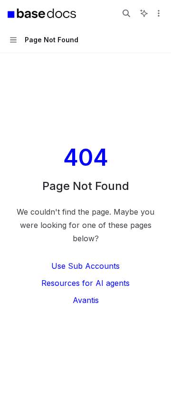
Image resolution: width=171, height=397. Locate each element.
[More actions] (158, 13)
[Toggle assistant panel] (144, 13)
